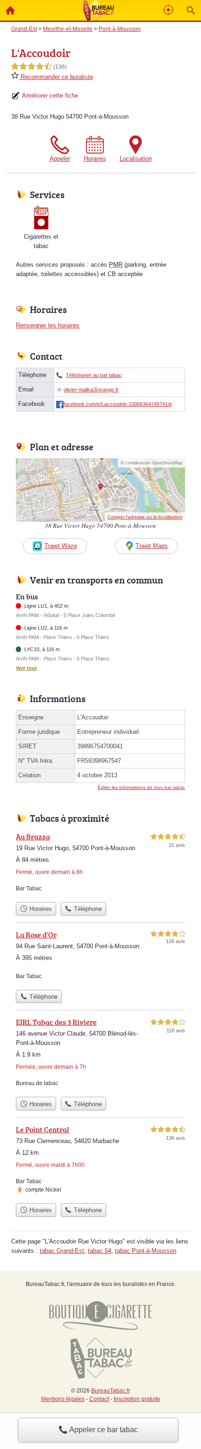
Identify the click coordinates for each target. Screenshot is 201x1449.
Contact (99, 1399)
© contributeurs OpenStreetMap (151, 463)
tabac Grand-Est (62, 1250)
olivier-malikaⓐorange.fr (91, 389)
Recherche (190, 10)
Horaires (95, 158)
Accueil (10, 10)
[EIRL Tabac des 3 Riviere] (100, 1054)
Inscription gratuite (137, 1399)
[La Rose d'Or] (100, 957)
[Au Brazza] (100, 864)
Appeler (60, 158)
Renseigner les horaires (47, 325)
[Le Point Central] (100, 1161)
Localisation (136, 158)
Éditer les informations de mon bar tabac (141, 787)
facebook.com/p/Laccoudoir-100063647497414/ (118, 404)
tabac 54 (99, 1250)
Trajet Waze (60, 545)
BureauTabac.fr (110, 1390)
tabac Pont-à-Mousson (145, 1250)
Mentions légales (63, 1399)
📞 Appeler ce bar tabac (98, 1430)
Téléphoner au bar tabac (94, 375)
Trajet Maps (152, 545)
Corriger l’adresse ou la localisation (145, 516)
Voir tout (26, 668)
